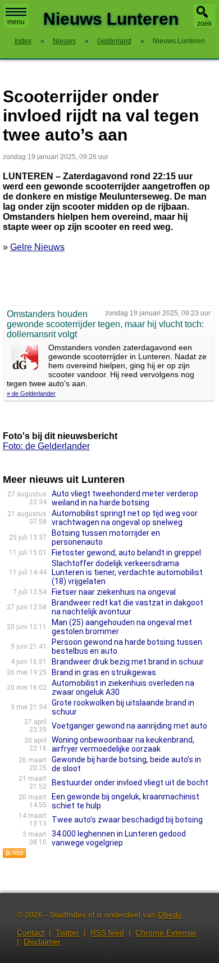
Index (23, 41)
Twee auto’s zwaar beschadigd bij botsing (127, 819)
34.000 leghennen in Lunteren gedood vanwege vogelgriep (119, 838)
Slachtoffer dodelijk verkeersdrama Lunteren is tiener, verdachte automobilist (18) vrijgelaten (127, 572)
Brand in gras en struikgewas (104, 672)
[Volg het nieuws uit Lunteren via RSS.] (14, 855)
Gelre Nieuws (37, 247)
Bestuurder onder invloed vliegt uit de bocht (130, 782)
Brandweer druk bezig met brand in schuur (128, 661)
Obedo (170, 914)
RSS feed (107, 932)
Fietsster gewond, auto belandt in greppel (126, 552)
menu (16, 22)
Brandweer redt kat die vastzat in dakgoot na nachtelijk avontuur (127, 607)
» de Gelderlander (31, 393)
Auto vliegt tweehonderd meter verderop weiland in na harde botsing (125, 498)
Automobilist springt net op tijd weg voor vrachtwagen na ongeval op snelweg (125, 518)
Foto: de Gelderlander (46, 446)
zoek (204, 24)
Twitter (67, 932)
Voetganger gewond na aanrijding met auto (129, 725)
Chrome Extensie (166, 932)
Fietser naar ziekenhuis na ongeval (114, 591)
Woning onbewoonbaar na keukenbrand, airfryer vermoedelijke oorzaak (123, 744)
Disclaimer (42, 941)
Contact (30, 932)
